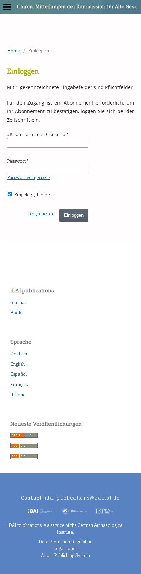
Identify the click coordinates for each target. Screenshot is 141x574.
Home (13, 51)
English (17, 364)
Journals (18, 302)
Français (19, 384)
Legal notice (65, 548)
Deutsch (18, 354)
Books (16, 313)
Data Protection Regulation (65, 542)
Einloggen (74, 215)
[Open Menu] (7, 7)
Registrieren (41, 214)
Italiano (18, 395)
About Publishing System (65, 555)
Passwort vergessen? (28, 177)
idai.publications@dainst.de (82, 498)
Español (18, 374)
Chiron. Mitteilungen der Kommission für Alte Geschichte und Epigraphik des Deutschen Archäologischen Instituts (59, 6)
